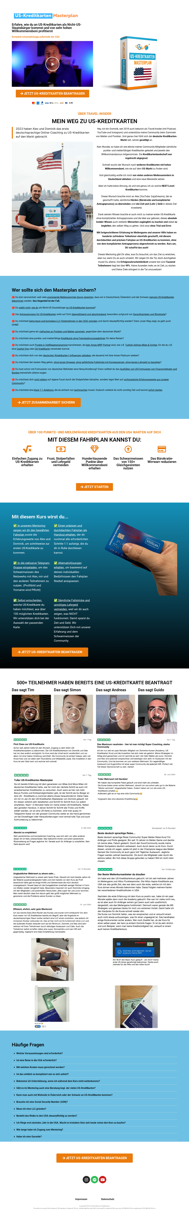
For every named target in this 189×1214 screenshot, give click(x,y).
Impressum (81, 1199)
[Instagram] (86, 1179)
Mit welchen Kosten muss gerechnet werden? (40, 1067)
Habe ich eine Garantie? (29, 1136)
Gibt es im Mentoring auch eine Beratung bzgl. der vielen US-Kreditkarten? (56, 1088)
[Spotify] (94, 1179)
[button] (52, 64)
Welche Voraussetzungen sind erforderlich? (39, 1053)
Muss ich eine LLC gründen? (31, 1108)
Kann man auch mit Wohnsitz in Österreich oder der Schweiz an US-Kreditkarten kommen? (64, 1095)
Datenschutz (107, 1199)
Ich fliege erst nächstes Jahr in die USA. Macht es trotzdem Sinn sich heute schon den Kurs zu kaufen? (71, 1122)
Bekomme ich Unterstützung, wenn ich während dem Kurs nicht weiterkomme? (58, 1081)
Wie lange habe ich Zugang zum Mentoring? (39, 1129)
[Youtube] (102, 1179)
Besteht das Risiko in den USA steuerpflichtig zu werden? (46, 1115)
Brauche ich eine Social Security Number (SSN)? (42, 1101)
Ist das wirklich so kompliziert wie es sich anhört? (42, 1074)
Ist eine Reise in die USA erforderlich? (36, 1060)
